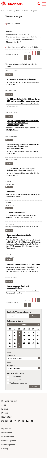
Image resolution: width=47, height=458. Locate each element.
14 (38, 336)
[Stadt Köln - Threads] (11, 421)
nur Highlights (15, 380)
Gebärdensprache (8, 440)
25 (24, 343)
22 (9, 343)
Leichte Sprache (8, 444)
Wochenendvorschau (18, 383)
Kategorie (11, 364)
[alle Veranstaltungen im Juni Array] (8, 324)
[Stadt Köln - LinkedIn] (19, 421)
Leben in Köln (6, 11)
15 (9, 340)
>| (29, 57)
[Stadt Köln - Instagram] (6, 421)
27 (33, 343)
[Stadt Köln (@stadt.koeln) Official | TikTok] (32, 421)
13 (33, 336)
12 (29, 336)
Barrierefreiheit (7, 436)
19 (29, 340)
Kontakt (4, 409)
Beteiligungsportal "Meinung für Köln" (23, 47)
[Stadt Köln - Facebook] (2, 421)
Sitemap (4, 448)
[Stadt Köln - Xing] (15, 421)
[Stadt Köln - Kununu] (23, 421)
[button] (44, 4)
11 (24, 336)
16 (15, 340)
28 (38, 343)
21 (38, 340)
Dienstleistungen (9, 401)
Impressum (6, 428)
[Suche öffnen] (38, 4)
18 (24, 340)
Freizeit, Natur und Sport (26, 11)
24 (19, 343)
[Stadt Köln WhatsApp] (27, 421)
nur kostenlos (15, 377)
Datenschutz (6, 432)
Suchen (34, 316)
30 (15, 347)
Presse (4, 413)
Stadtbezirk (11, 354)
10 (19, 336)
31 (19, 347)
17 (19, 340)
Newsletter (6, 417)
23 (15, 343)
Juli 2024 (23, 325)
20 (33, 340)
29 (9, 347)
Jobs (3, 405)
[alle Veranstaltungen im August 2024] (38, 324)
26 (29, 343)
